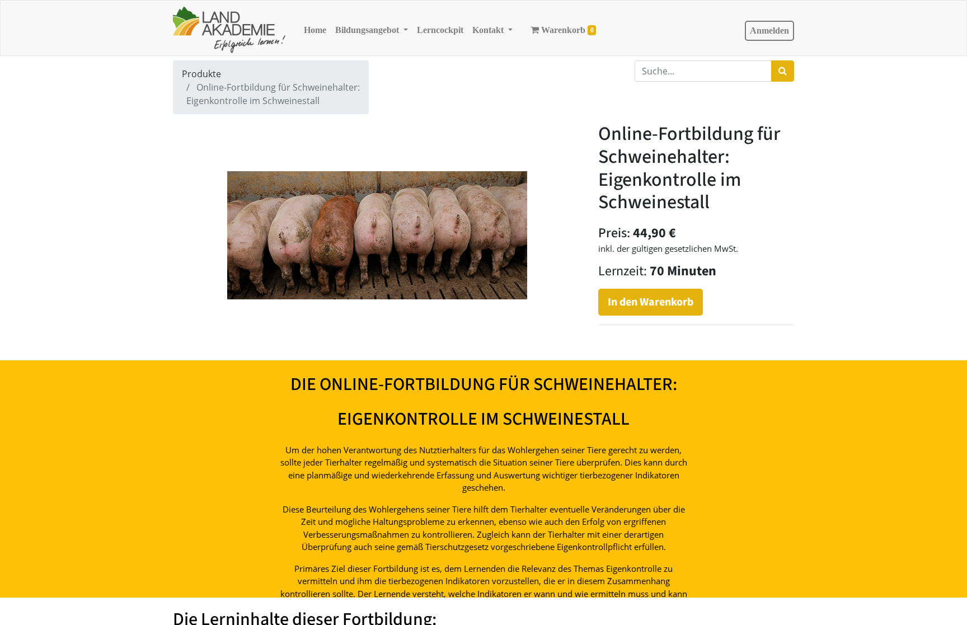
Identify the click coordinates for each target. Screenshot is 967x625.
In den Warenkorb (650, 302)
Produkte (201, 74)
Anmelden (769, 30)
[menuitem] (315, 30)
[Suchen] (782, 71)
